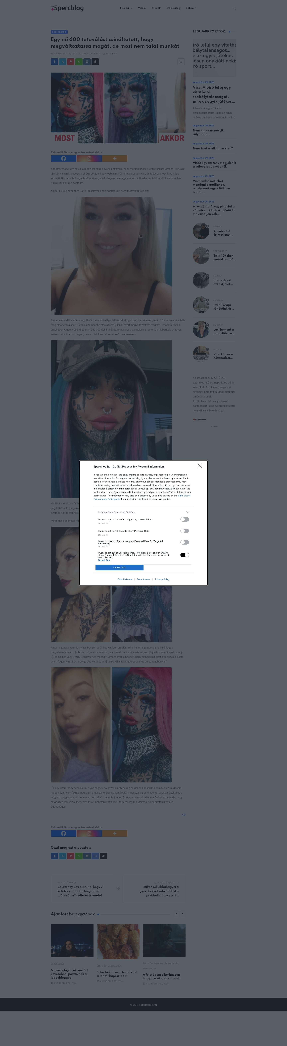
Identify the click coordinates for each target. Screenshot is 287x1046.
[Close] (201, 467)
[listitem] (143, 512)
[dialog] (143, 523)
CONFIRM (119, 567)
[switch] (184, 519)
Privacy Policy (162, 579)
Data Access (143, 579)
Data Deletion (125, 579)
